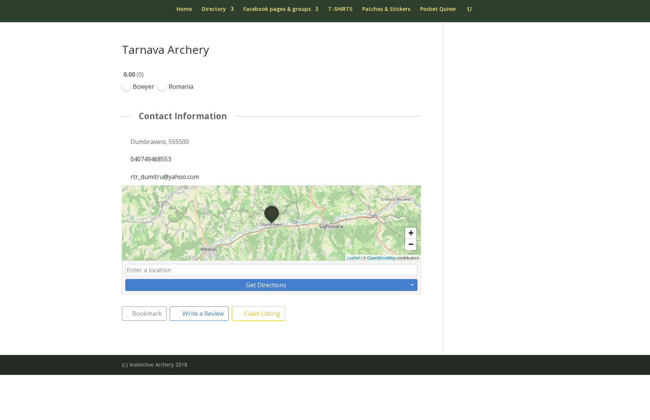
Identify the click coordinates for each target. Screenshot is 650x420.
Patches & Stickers (386, 9)
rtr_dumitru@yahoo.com (165, 177)
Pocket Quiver (438, 9)
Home (184, 9)
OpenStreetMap (381, 258)
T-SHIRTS (340, 9)
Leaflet (353, 258)
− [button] (411, 244)
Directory (214, 9)
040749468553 (151, 159)
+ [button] (411, 233)
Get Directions (266, 285)
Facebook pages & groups (277, 9)
